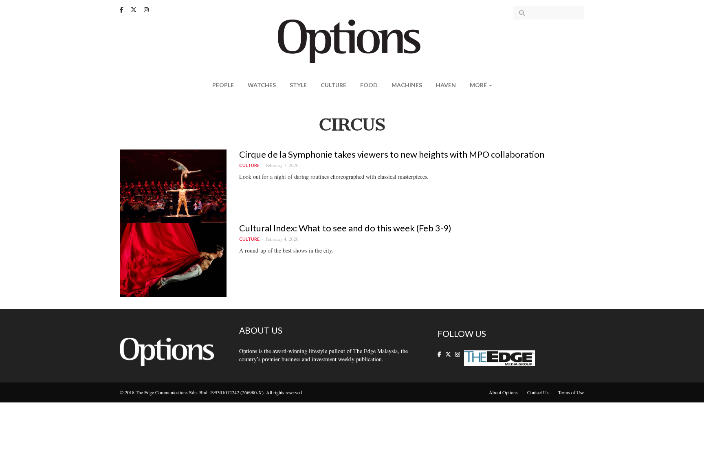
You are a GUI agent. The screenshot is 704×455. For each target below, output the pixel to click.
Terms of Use (571, 392)
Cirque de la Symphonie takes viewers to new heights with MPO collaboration (391, 154)
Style (298, 84)
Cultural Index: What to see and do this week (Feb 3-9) (345, 227)
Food (369, 84)
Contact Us (538, 392)
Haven (446, 84)
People (223, 84)
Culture (333, 84)
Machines (407, 84)
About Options (503, 392)
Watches (262, 84)
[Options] (352, 40)
